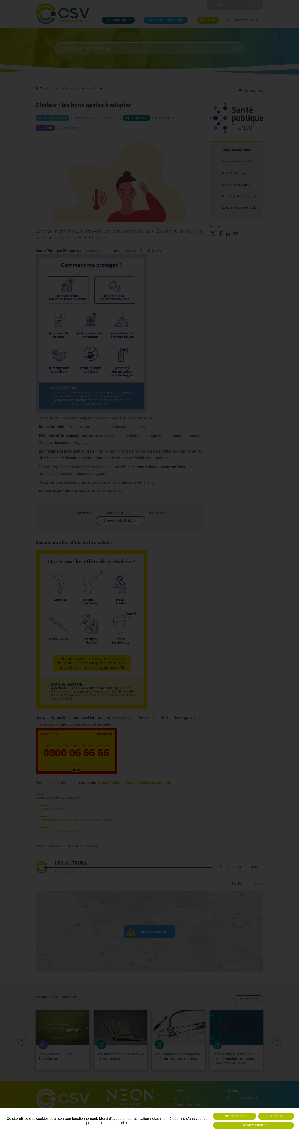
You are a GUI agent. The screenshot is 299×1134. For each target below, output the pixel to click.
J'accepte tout (234, 1116)
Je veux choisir (253, 1125)
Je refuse (276, 1116)
